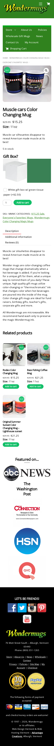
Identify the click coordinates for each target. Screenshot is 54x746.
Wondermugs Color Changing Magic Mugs (30, 58)
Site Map (34, 664)
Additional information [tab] (18, 236)
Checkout (32, 667)
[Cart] (48, 4)
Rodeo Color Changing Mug (10, 371)
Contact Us (12, 42)
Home (5, 58)
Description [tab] (12, 231)
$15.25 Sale (37, 213)
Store (9, 29)
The (27, 483)
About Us (26, 29)
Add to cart (23, 202)
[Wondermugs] (26, 12)
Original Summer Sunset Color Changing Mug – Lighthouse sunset (12, 426)
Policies (42, 29)
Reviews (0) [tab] (12, 242)
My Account (32, 42)
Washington (27, 488)
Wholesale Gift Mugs (18, 36)
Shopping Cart (17, 48)
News (39, 36)
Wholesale (40, 656)
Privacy (13, 664)
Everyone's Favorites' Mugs (15, 62)
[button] (46, 70)
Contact (27, 660)
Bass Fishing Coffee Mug (37, 371)
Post (27, 493)
